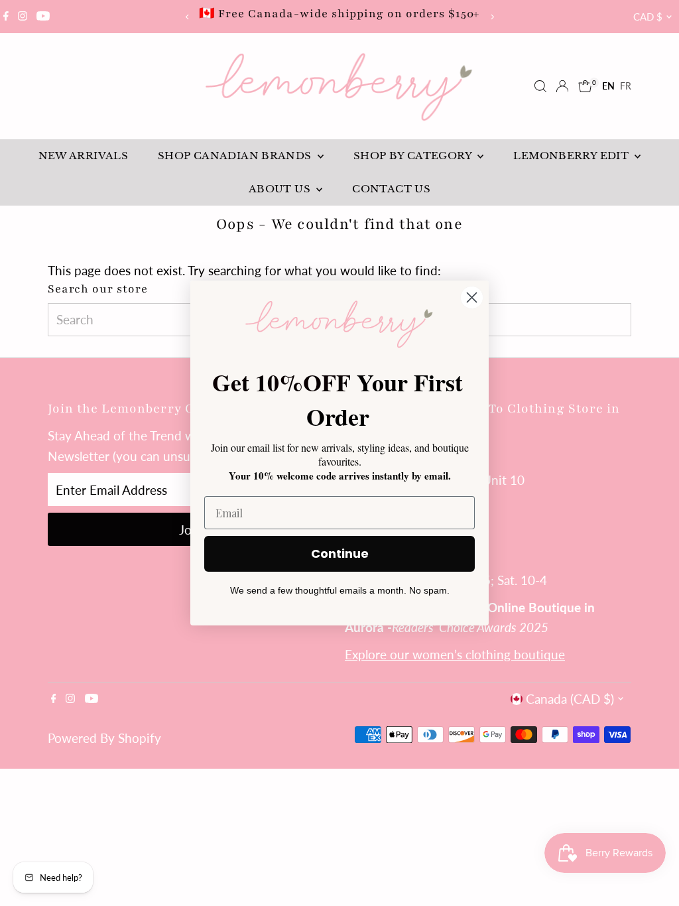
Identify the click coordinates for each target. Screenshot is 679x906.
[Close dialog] (471, 297)
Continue (340, 553)
